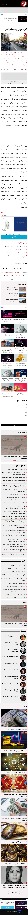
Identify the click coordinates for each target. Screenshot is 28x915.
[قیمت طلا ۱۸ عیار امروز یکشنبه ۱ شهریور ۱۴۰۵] (14, 740)
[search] (6, 4)
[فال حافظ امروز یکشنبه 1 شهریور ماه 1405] (14, 831)
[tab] (15, 460)
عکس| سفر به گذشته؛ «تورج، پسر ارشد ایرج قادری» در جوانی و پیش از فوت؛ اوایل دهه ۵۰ (13, 486)
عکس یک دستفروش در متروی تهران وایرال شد (15, 247)
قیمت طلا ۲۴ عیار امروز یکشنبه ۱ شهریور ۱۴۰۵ (15, 586)
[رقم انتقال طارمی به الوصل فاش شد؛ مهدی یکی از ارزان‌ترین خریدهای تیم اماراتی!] (23, 644)
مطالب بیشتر (14, 892)
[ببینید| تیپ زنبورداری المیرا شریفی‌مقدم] (23, 698)
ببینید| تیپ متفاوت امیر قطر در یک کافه (10, 656)
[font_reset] (4, 70)
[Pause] (3, 230)
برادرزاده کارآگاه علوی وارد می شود (17, 494)
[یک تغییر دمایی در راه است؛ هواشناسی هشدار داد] (22, 300)
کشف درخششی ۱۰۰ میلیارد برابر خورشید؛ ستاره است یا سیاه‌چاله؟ (13, 481)
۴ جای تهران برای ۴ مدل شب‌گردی (18, 456)
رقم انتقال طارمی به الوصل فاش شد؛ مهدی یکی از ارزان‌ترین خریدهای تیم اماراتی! (14, 531)
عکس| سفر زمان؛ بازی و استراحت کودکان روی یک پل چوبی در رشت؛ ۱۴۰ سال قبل (13, 473)
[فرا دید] (24, 4)
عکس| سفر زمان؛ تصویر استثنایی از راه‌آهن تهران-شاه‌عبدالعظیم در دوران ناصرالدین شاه (14, 540)
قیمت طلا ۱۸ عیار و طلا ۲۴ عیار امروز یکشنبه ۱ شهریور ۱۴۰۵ (13, 575)
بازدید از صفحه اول (18, 276)
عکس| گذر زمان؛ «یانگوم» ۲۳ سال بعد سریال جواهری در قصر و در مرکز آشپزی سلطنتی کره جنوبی (13, 517)
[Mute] (5, 230)
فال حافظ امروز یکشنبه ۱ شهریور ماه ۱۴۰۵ (16, 583)
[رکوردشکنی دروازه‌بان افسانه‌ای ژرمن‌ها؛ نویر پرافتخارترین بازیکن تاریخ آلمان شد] (23, 637)
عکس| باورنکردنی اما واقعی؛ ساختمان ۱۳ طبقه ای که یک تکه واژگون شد (14, 550)
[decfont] (2, 70)
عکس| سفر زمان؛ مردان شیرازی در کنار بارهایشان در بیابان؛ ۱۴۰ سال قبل (14, 490)
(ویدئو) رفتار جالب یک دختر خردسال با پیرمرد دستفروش (15, 257)
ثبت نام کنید (7, 907)
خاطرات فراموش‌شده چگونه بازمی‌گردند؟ (16, 470)
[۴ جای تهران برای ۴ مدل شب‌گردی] (22, 295)
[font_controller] (7, 70)
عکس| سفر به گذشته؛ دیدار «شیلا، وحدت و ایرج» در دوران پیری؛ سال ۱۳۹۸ (14, 526)
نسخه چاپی (13, 279)
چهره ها (24, 631)
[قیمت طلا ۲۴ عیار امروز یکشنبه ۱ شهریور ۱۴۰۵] (14, 853)
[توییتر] (3, 269)
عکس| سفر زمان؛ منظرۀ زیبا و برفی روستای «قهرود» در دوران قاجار (13, 503)
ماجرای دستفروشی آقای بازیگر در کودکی (16, 250)
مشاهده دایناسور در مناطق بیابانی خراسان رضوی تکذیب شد (10, 288)
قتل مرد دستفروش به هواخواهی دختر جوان (15, 253)
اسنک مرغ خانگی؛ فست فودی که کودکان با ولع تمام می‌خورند (14, 522)
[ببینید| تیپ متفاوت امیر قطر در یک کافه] (23, 658)
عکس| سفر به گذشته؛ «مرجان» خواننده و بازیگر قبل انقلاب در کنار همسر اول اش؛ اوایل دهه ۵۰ (14, 590)
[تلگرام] (6, 269)
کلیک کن (14, 237)
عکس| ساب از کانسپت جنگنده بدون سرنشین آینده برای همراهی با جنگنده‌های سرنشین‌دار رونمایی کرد (14, 507)
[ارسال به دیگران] (15, 70)
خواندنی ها (22, 284)
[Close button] (27, 899)
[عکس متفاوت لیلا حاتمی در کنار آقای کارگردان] (23, 671)
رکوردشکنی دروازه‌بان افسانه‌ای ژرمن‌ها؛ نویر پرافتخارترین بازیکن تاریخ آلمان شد (16, 498)
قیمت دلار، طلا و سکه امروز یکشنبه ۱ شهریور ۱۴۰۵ (14, 594)
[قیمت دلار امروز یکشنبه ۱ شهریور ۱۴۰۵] (14, 718)
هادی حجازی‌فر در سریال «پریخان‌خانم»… (13, 650)
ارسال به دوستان (7, 276)
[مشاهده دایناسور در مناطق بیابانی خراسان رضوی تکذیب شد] (22, 289)
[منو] (2, 4)
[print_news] (12, 70)
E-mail (25, 410)
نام (26, 405)
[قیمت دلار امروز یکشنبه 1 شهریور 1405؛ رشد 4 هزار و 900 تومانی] (14, 807)
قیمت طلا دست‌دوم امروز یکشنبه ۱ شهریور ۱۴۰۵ (15, 597)
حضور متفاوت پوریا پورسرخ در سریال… (9, 663)
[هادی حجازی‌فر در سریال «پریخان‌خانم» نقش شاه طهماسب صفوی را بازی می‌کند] (23, 651)
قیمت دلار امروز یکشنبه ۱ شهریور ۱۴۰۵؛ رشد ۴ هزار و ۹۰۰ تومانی (13, 579)
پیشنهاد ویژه (22, 432)
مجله (25, 602)
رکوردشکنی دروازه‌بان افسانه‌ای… (11, 636)
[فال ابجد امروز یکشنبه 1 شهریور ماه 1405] (14, 762)
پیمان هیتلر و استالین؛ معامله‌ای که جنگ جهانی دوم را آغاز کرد (13, 536)
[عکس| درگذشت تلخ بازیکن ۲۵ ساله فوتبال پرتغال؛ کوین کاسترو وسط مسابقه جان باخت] (23, 691)
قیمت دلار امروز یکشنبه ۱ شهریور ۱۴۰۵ (17, 565)
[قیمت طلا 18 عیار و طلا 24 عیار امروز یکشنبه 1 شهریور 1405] (14, 783)
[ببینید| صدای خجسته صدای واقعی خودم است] (23, 678)
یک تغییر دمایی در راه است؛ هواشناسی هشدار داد (12, 300)
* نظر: (26, 415)
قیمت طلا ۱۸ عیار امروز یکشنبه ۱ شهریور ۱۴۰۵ (15, 568)
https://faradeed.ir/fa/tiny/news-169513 (10, 272)
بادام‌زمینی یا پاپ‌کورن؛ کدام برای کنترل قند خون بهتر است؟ (13, 555)
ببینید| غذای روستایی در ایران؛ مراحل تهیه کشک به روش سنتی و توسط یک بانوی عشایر (14, 545)
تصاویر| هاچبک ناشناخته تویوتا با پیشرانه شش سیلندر (13, 477)
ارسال (14, 425)
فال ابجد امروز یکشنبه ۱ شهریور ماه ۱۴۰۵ (16, 571)
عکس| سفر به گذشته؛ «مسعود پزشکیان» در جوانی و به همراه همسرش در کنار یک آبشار (13, 512)
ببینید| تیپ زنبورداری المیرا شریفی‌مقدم (10, 697)
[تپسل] (2, 215)
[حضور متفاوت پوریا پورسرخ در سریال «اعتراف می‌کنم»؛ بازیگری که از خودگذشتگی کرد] (23, 664)
